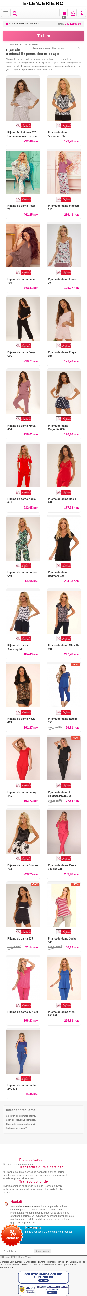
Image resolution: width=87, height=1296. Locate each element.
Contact (4, 1262)
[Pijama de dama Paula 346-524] (23, 1051)
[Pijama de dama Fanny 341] (23, 757)
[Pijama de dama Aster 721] (23, 171)
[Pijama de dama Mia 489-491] (64, 611)
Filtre (45, 36)
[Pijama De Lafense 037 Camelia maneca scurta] (23, 98)
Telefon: (68, 23)
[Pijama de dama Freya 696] (23, 318)
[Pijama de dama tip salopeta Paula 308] (64, 757)
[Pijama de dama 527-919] (23, 977)
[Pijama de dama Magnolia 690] (64, 391)
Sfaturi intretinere (47, 1264)
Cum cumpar (16, 1262)
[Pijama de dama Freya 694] (23, 391)
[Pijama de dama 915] (23, 904)
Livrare (42, 1262)
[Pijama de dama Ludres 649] (23, 538)
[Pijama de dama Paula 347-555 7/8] (64, 831)
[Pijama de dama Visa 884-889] (64, 977)
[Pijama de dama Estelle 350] (64, 684)
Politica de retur (30, 1264)
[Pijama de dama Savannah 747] (64, 98)
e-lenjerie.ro (32, 1206)
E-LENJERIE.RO (43, 3)
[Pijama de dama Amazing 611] (23, 611)
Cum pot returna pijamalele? (21, 1120)
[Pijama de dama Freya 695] (64, 318)
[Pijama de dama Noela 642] (23, 464)
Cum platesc (30, 1262)
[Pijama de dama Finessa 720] (64, 171)
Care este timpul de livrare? (20, 1124)
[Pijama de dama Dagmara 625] (64, 538)
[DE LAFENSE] (23, 125)
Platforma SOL (72, 1264)
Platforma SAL (7, 1267)
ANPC (60, 1264)
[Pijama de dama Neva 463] (23, 684)
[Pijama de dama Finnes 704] (64, 244)
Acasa (11, 23)
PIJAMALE (31, 23)
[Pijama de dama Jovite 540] (64, 904)
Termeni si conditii (56, 1262)
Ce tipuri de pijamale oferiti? (21, 1116)
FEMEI (20, 23)
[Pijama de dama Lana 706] (23, 244)
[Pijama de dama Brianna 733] (23, 831)
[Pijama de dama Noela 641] (64, 464)
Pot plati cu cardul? (16, 1128)
